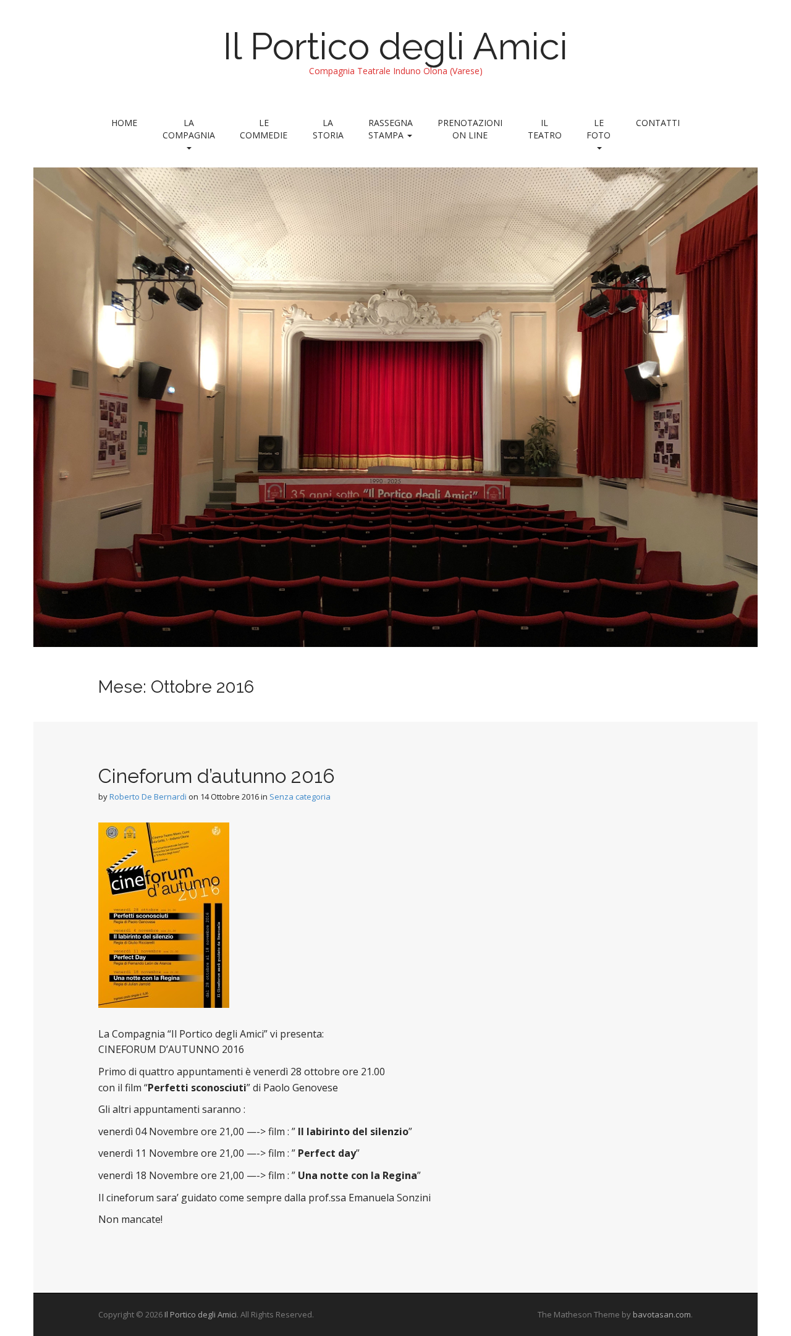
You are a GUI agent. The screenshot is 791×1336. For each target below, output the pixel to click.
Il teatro (545, 129)
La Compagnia (189, 129)
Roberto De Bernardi (148, 796)
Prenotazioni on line (470, 129)
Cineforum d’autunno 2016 (216, 775)
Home (124, 123)
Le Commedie (263, 129)
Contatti (658, 123)
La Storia (328, 129)
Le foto (598, 129)
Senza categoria (300, 796)
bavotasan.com (662, 1314)
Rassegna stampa (390, 129)
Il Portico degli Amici (395, 46)
